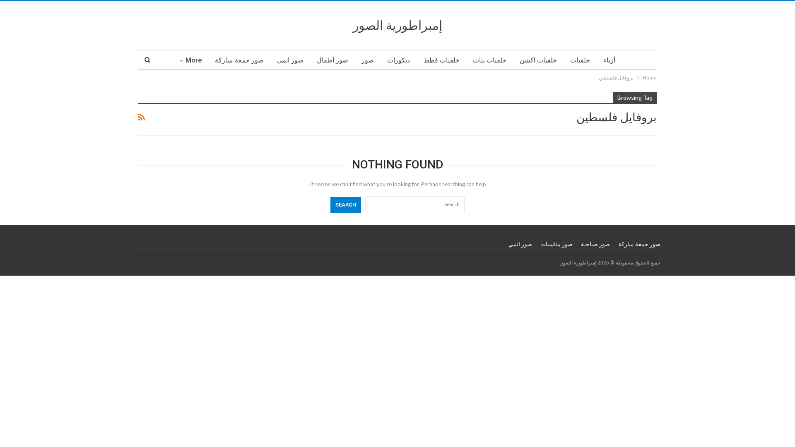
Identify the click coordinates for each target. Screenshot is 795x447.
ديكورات (398, 60)
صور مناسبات (556, 244)
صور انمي (290, 60)
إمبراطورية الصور (397, 25)
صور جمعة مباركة (239, 60)
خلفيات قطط (441, 60)
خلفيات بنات (489, 60)
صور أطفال (332, 60)
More (194, 60)
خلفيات (580, 60)
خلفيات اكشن (538, 60)
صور (367, 60)
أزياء (609, 60)
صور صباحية (595, 244)
